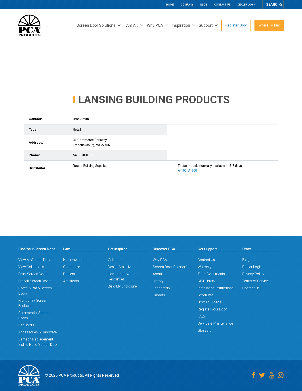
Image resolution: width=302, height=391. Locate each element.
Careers (159, 295)
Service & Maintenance (215, 323)
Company (187, 4)
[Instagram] (281, 375)
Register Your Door (212, 309)
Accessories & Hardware (37, 332)
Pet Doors (26, 325)
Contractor (71, 267)
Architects (71, 281)
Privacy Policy (253, 274)
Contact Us (222, 4)
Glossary (204, 330)
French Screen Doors (34, 281)
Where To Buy (269, 25)
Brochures (206, 295)
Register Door (236, 25)
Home (170, 4)
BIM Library (206, 281)
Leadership (161, 288)
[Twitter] (262, 375)
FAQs (202, 316)
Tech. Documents (211, 274)
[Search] (281, 4)
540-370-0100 (83, 155)
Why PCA (160, 260)
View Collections (31, 267)
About (157, 274)
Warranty (205, 267)
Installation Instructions (215, 288)
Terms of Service (255, 281)
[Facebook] (253, 375)
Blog (203, 4)
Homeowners (73, 260)
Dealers (69, 274)
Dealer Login (246, 4)
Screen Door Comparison (172, 267)
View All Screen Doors (35, 260)
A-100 (182, 171)
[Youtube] (271, 375)
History (158, 281)
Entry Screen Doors (33, 274)
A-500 (192, 171)
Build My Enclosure (122, 286)
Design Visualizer (121, 267)
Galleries (114, 260)
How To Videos (209, 302)
